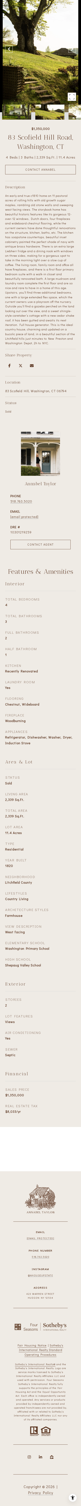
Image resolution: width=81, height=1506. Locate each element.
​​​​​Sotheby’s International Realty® (35, 1364)
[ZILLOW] (52, 1457)
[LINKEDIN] (40, 1457)
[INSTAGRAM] (29, 1457)
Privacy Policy (40, 1492)
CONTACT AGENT (40, 544)
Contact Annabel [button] (40, 169)
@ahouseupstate (40, 1275)
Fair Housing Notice (32, 1345)
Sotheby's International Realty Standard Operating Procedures (41, 1350)
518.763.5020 (21, 501)
